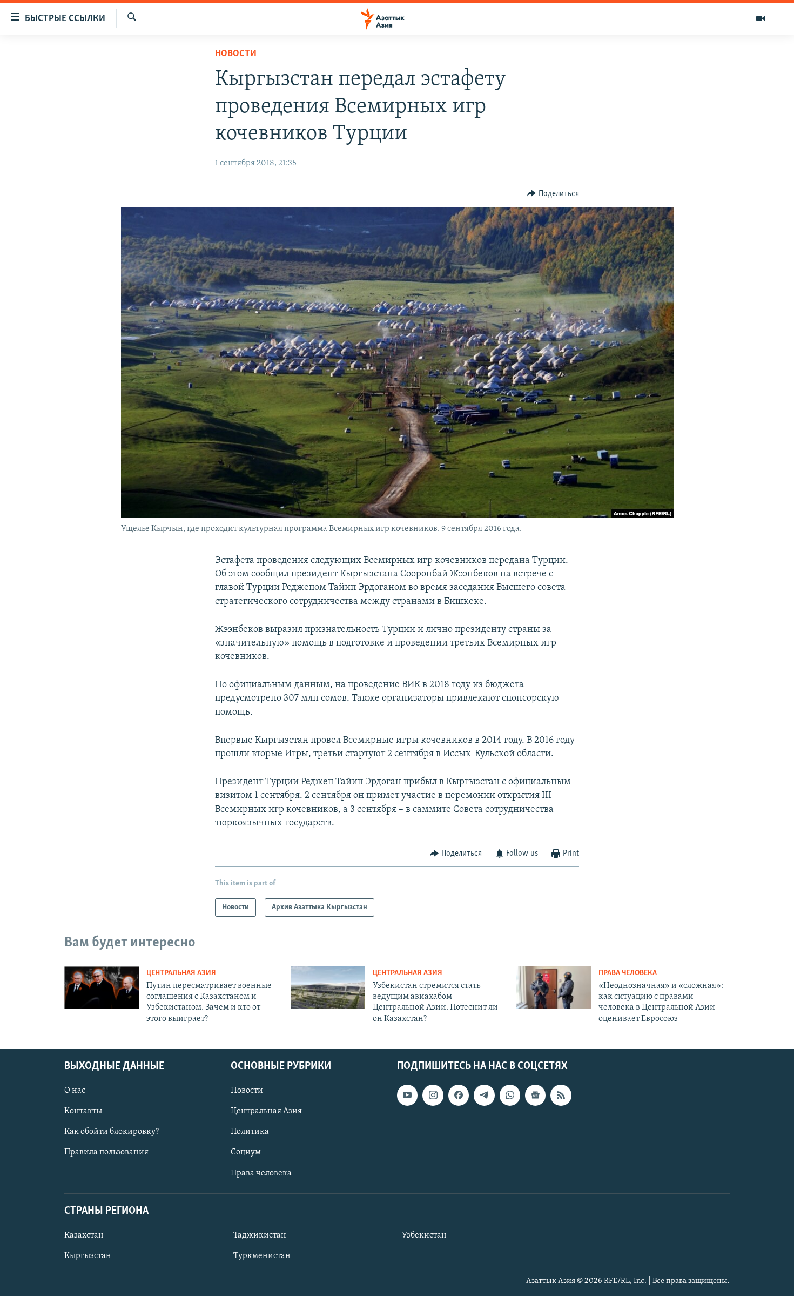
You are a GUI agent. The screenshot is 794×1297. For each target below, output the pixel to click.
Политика (250, 1132)
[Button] (553, 194)
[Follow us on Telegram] (484, 1095)
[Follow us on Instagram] (432, 1095)
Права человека (627, 973)
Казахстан (84, 1235)
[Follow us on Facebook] (458, 1095)
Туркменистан (262, 1256)
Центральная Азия (181, 973)
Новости (236, 54)
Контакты (83, 1111)
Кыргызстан (87, 1256)
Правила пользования (106, 1152)
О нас (74, 1090)
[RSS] (560, 1095)
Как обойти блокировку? (111, 1132)
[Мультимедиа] (760, 18)
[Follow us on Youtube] (407, 1095)
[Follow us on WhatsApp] (510, 1095)
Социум (246, 1152)
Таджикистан (259, 1235)
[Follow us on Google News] (535, 1095)
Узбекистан (424, 1235)
